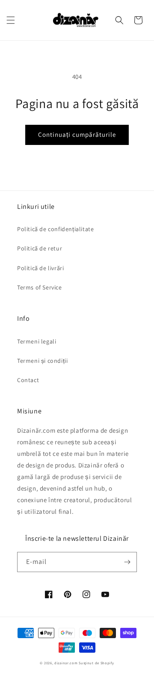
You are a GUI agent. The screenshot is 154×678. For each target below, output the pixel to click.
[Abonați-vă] (127, 562)
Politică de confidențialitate (55, 229)
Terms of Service (39, 287)
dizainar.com (65, 662)
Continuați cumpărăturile (77, 134)
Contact (28, 380)
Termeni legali (36, 341)
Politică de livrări (40, 268)
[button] (10, 20)
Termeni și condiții (42, 361)
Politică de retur (39, 248)
